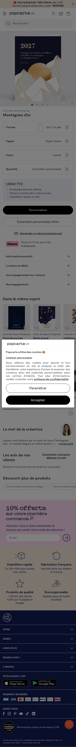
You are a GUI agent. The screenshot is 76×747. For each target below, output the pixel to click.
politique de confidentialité (51, 379)
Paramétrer (38, 388)
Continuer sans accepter (19, 357)
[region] (38, 373)
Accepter (38, 400)
